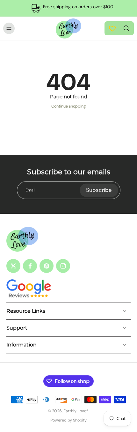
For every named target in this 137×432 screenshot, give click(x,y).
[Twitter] (13, 266)
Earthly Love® (75, 411)
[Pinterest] (47, 266)
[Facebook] (30, 266)
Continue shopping (68, 106)
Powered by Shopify (68, 420)
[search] (126, 27)
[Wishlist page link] (112, 28)
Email (30, 189)
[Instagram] (63, 266)
